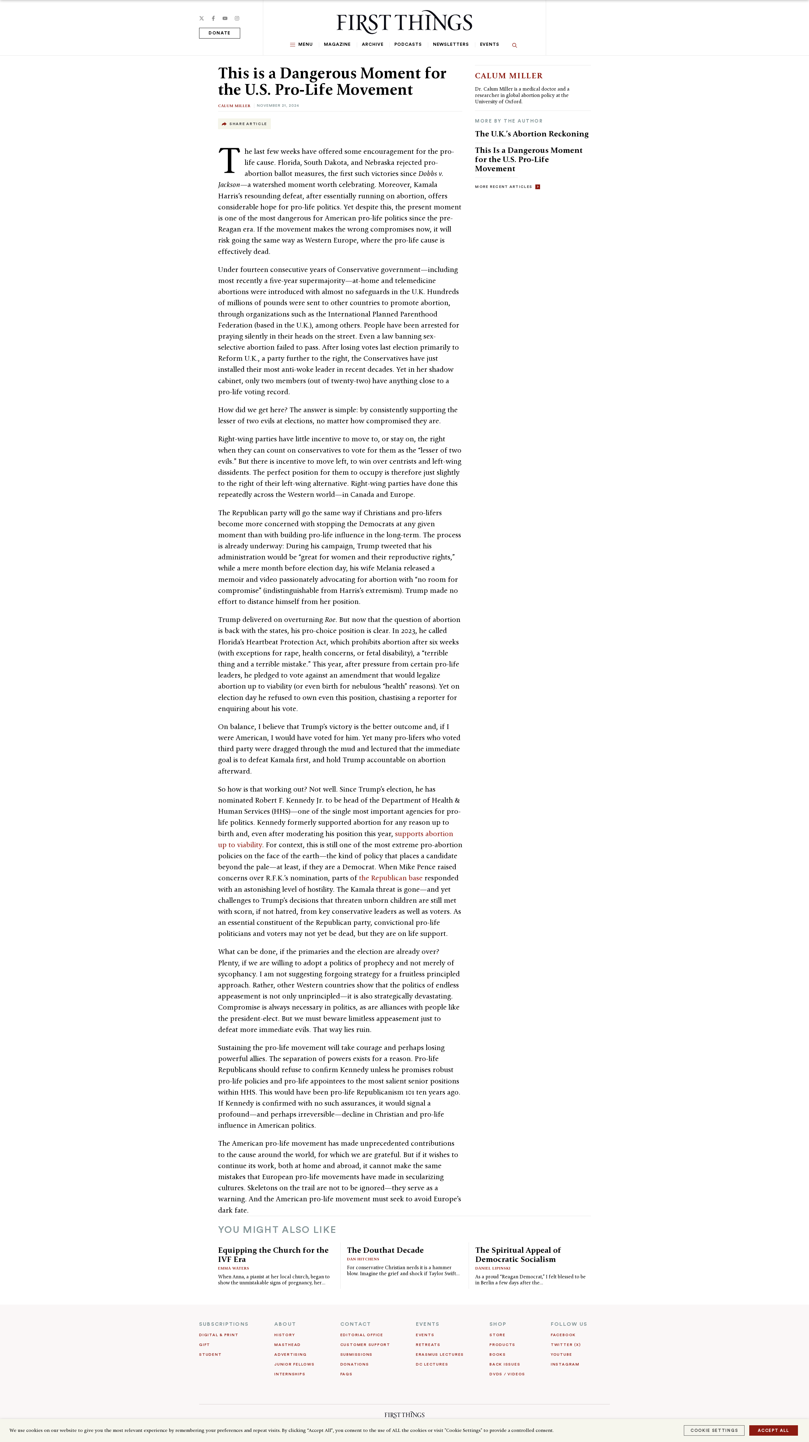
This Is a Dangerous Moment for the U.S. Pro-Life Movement (529, 159)
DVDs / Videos (507, 1374)
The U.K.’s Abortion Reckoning (532, 134)
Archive (372, 44)
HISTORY (284, 1335)
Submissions (356, 1354)
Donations (354, 1364)
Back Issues (505, 1364)
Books (498, 1354)
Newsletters (451, 44)
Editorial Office (361, 1335)
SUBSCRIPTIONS (224, 1324)
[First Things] (404, 22)
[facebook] (213, 18)
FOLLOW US (569, 1324)
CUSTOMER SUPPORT (365, 1345)
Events (489, 44)
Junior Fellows (294, 1364)
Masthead (287, 1345)
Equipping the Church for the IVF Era (273, 1254)
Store (498, 1335)
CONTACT (355, 1324)
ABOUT (285, 1324)
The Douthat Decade (385, 1250)
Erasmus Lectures (440, 1354)
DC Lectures (432, 1364)
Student (210, 1354)
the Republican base (391, 877)
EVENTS (428, 1324)
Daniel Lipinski (493, 1268)
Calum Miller (234, 105)
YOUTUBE (561, 1354)
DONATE (220, 33)
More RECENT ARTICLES (503, 187)
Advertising (290, 1354)
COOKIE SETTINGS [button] (714, 1430)
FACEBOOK (563, 1335)
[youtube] (225, 18)
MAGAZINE (337, 44)
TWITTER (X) (566, 1345)
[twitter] (201, 18)
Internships (289, 1374)
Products (502, 1345)
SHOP (498, 1324)
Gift (204, 1345)
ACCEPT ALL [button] (773, 1430)
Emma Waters (233, 1268)
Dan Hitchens (363, 1259)
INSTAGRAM (565, 1364)
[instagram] (237, 18)
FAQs (346, 1374)
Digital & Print (219, 1335)
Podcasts (408, 44)
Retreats (428, 1345)
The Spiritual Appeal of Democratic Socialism (518, 1254)
